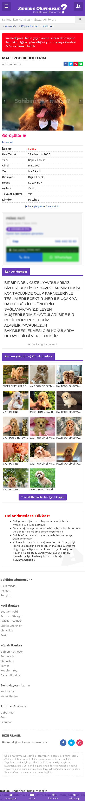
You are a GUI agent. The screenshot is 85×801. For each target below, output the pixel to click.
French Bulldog (10, 675)
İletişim (5, 595)
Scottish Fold (9, 611)
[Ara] (80, 19)
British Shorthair (11, 621)
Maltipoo (47, 26)
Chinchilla (6, 630)
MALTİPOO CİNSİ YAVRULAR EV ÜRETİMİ (51, 386)
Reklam (5, 590)
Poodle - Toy (8, 670)
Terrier (4, 665)
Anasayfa (10, 26)
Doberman (7, 712)
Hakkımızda (7, 586)
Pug (2, 717)
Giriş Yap (74, 798)
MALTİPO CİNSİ (11, 412)
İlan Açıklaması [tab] (16, 271)
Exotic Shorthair (11, 625)
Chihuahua (7, 661)
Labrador (6, 722)
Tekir (3, 635)
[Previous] (4, 101)
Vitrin (32, 798)
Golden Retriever (11, 651)
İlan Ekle (53, 798)
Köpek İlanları (29, 26)
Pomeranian (8, 656)
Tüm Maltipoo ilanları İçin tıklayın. (42, 497)
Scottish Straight (11, 616)
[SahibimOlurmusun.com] (42, 8)
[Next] (81, 101)
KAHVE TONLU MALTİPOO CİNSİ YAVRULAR (53, 412)
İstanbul (7, 142)
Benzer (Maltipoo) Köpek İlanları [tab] (28, 356)
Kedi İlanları (7, 691)
